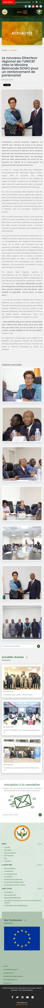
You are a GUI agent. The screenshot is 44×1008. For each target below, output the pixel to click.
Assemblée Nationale (12, 898)
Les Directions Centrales (13, 879)
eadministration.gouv (10, 969)
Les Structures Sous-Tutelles (14, 885)
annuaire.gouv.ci (9, 973)
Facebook (25, 6)
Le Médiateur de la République (15, 905)
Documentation (10, 853)
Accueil (4, 50)
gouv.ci (6, 966)
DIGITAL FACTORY (22, 1005)
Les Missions (8, 871)
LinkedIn (33, 6)
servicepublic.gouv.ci (10, 980)
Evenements (9, 855)
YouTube (37, 6)
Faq (5, 858)
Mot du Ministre (9, 868)
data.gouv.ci (7, 983)
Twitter (29, 6)
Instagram (22, 997)
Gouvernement (10, 895)
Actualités (8, 850)
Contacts (7, 861)
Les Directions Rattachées (14, 882)
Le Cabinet (8, 877)
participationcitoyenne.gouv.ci (13, 976)
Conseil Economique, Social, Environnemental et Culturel (22, 901)
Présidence (8, 892)
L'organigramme (10, 874)
